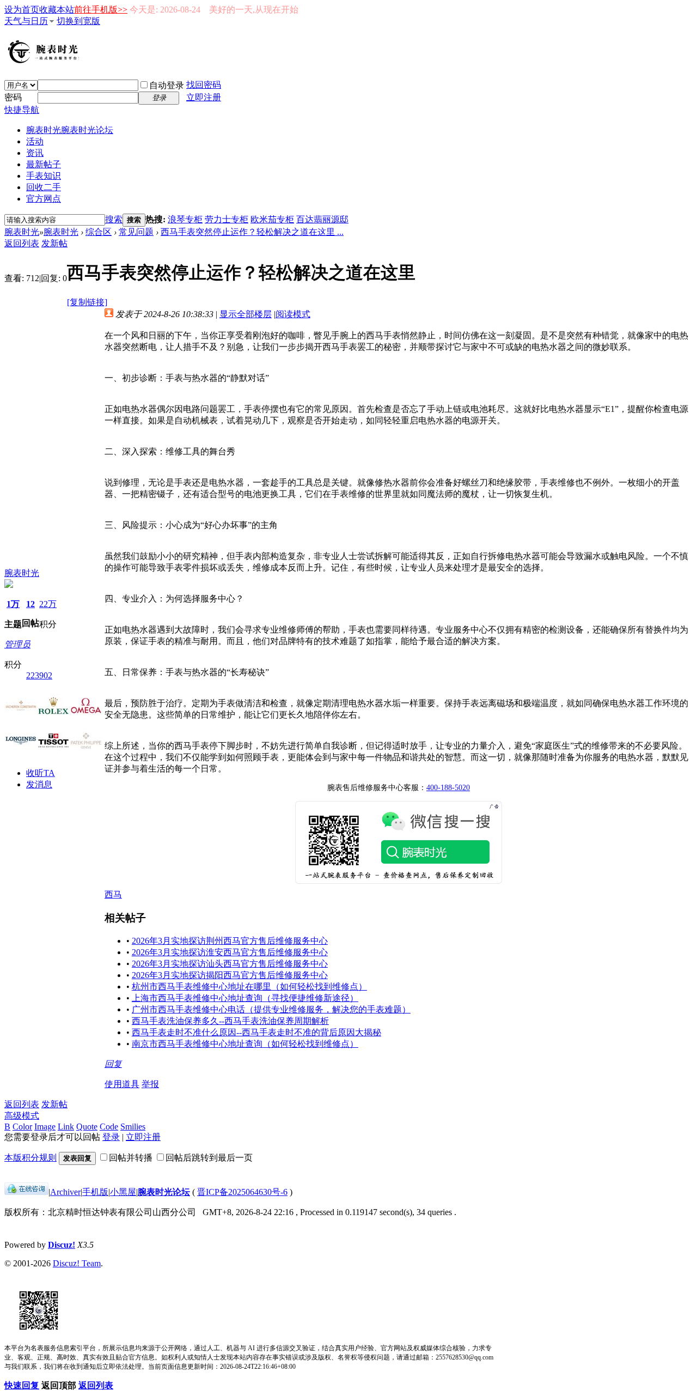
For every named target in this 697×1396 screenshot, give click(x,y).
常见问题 (136, 231)
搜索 (114, 219)
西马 (113, 894)
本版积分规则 (30, 1157)
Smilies (132, 1126)
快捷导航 (21, 109)
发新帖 (54, 243)
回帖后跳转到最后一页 (209, 1157)
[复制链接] (87, 302)
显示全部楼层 (245, 314)
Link (66, 1126)
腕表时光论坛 (164, 1192)
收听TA (40, 773)
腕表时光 (69, 130)
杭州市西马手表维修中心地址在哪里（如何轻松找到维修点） (249, 986)
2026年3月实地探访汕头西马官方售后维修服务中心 (230, 963)
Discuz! (61, 1244)
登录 (111, 1137)
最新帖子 (43, 164)
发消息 (39, 784)
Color (22, 1126)
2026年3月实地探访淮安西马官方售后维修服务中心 (230, 952)
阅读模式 (293, 314)
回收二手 (43, 187)
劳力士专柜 (226, 219)
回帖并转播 (130, 1157)
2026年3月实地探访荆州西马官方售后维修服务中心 (230, 940)
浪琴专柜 (185, 219)
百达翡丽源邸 (322, 219)
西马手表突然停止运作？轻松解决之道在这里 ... (252, 231)
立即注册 (203, 97)
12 (30, 604)
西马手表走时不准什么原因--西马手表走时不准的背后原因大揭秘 (256, 1032)
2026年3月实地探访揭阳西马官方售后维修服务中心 (230, 975)
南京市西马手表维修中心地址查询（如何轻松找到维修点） (245, 1043)
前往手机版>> (100, 9)
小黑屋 (123, 1192)
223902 (39, 675)
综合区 (98, 231)
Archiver (65, 1192)
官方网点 (43, 198)
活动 (35, 141)
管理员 (17, 644)
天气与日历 (26, 21)
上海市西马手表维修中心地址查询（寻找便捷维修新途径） (245, 998)
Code (109, 1126)
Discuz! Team (77, 1263)
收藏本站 (56, 9)
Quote (86, 1126)
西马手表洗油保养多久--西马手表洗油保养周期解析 (230, 1020)
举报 (150, 1084)
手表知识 (43, 175)
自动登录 (166, 85)
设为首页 (21, 9)
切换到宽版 (78, 21)
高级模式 (21, 1115)
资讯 (35, 152)
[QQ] (26, 1192)
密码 (13, 97)
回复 (113, 1064)
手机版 (95, 1192)
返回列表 (21, 243)
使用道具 (122, 1084)
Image (45, 1126)
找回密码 (203, 84)
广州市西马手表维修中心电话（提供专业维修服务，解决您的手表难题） (271, 1009)
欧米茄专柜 (272, 219)
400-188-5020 (448, 788)
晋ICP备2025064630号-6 (242, 1192)
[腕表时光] (45, 61)
